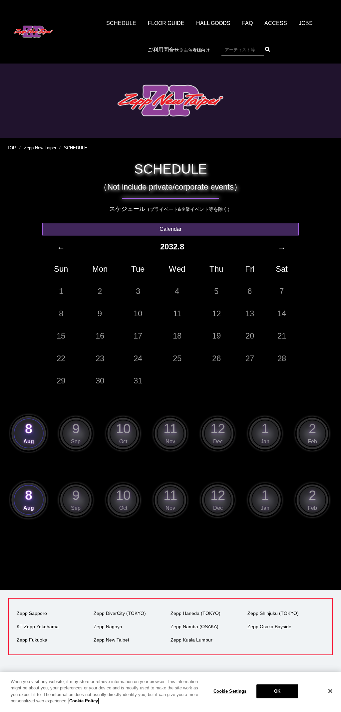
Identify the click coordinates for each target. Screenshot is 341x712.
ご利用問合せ (179, 50)
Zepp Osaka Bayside (269, 626)
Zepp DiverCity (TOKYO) (120, 613)
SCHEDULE (121, 23)
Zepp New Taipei (40, 147)
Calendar (170, 229)
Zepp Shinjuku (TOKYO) (273, 613)
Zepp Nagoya (108, 626)
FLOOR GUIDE (166, 23)
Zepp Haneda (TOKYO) (195, 613)
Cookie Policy (83, 700)
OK (277, 691)
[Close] (330, 691)
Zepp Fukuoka (32, 639)
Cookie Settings (230, 691)
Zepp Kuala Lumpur (191, 639)
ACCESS (275, 23)
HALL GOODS (213, 23)
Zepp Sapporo (32, 613)
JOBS (306, 23)
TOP (11, 147)
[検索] (267, 49)
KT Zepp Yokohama (38, 626)
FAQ (247, 23)
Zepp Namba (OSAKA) (194, 626)
